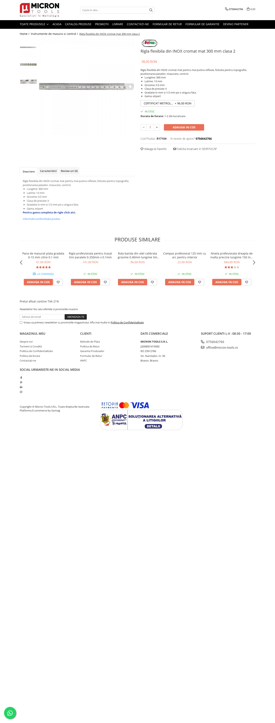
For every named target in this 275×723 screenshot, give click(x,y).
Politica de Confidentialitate (127, 322)
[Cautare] (151, 10)
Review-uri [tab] (69, 171)
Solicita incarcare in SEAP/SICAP (196, 149)
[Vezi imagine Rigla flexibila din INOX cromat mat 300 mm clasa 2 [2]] (28, 81)
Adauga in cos (184, 127)
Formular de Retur (167, 24)
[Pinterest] (21, 382)
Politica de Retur (90, 346)
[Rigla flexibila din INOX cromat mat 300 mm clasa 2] (86, 87)
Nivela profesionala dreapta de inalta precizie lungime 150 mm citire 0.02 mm (231, 255)
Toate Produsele (33, 24)
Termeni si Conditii (31, 346)
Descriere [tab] (29, 171)
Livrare (117, 24)
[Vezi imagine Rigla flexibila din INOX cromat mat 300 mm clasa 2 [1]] (28, 64)
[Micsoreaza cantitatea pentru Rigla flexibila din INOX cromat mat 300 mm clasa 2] (144, 127)
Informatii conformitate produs (41, 219)
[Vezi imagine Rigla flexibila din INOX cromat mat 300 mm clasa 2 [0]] (28, 47)
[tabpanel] (86, 87)
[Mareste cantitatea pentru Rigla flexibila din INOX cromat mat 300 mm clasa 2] (157, 127)
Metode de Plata (90, 341)
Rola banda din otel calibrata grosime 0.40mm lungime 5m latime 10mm (137, 255)
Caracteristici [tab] (48, 171)
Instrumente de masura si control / (55, 34)
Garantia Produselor (92, 351)
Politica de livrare (30, 356)
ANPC (83, 360)
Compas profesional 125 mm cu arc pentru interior (184, 255)
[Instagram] (21, 392)
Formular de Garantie (202, 24)
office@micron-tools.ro (221, 347)
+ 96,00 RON (167, 103)
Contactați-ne (138, 24)
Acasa (57, 24)
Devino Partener (235, 24)
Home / (25, 34)
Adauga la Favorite (155, 149)
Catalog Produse (78, 24)
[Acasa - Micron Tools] (40, 10)
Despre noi (26, 341)
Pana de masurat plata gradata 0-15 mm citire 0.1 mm (43, 255)
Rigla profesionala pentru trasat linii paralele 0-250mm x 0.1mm (90, 255)
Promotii (102, 24)
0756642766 (214, 342)
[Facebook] (21, 377)
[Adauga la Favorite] (58, 282)
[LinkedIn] (21, 387)
